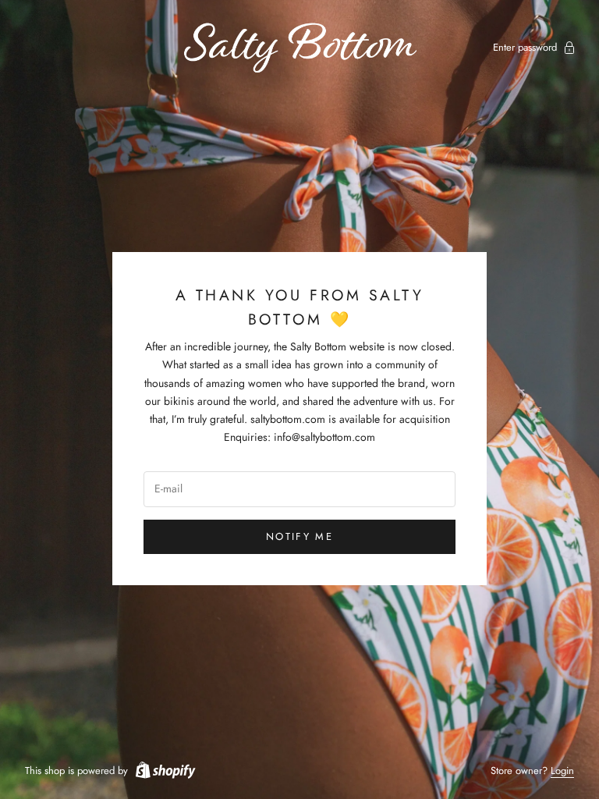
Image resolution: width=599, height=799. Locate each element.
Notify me (299, 536)
